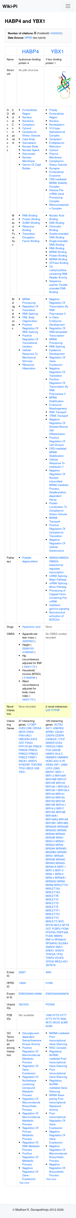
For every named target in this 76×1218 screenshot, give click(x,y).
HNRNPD (51, 757)
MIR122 (60, 783)
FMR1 (59, 746)
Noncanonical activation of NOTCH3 (57, 615)
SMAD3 (50, 947)
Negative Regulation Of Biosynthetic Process (57, 1169)
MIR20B (50, 837)
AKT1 (49, 728)
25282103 (28, 648)
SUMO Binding (31, 223)
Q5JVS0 (24, 1004)
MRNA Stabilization (56, 399)
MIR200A (51, 826)
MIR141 (60, 794)
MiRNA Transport (54, 519)
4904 (48, 972)
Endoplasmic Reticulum (56, 144)
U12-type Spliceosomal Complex (57, 131)
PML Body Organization (29, 319)
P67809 (50, 1004)
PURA (49, 936)
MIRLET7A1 (61, 885)
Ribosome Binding (28, 228)
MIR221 (60, 841)
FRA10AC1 (25, 735)
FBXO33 (51, 746)
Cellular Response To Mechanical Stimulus (30, 355)
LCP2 (49, 768)
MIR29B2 (51, 852)
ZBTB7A (51, 965)
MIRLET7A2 (53, 888)
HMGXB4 (24, 739)
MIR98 (49, 885)
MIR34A (59, 856)
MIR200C (51, 830)
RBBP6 (58, 936)
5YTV (49, 1019)
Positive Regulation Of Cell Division (57, 441)
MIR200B (62, 826)
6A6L (64, 1019)
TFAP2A (51, 954)
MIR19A (63, 819)
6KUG (56, 1022)
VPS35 (50, 961)
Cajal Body (28, 139)
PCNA (65, 928)
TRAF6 (50, 958)
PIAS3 (29, 743)
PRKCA (37, 746)
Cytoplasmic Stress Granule (31, 133)
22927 (22, 972)
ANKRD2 (58, 728)
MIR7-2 (50, 870)
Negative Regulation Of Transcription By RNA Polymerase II (58, 306)
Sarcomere (28, 154)
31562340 (28, 652)
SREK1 (50, 950)
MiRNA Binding (58, 259)
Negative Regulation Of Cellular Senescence (57, 545)
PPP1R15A (25, 746)
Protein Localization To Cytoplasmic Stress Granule (58, 508)
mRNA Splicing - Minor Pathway (59, 585)
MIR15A (60, 801)
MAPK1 (50, 772)
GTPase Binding (58, 263)
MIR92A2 (51, 881)
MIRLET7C (52, 899)
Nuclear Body (30, 146)
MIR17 (60, 808)
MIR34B (50, 859)
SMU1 (59, 947)
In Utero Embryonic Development (57, 320)
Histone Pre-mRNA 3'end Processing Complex (56, 195)
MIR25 (59, 845)
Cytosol (26, 128)
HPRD (28, 37)
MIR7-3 (59, 870)
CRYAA (37, 728)
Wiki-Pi (9, 6)
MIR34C (60, 859)
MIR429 (60, 863)
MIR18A (50, 812)
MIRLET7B (52, 896)
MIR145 (60, 797)
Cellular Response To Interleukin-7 (57, 463)
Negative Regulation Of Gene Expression (30, 1173)
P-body (53, 110)
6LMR (64, 1022)
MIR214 (50, 841)
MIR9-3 (50, 877)
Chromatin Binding (55, 228)
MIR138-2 (63, 790)
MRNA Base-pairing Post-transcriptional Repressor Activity (57, 1102)
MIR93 (61, 881)
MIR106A (60, 775)
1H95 (49, 1015)
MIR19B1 (51, 823)
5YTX (56, 1019)
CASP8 (50, 735)
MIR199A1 (52, 815)
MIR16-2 (51, 808)
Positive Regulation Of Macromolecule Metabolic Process (31, 1055)
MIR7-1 (61, 866)
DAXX (22, 732)
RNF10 (50, 939)
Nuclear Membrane (28, 159)
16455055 (55, 33)
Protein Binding (31, 219)
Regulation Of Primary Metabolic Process (30, 1133)
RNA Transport (57, 412)
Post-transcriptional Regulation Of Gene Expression (57, 1120)
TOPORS (36, 764)
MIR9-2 (59, 874)
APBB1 (50, 732)
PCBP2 (56, 928)
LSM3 (56, 768)
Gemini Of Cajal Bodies (31, 166)
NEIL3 (57, 925)
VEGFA (59, 958)
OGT (21, 743)
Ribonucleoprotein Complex (59, 206)
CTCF (61, 739)
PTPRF (55, 710)
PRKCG (23, 754)
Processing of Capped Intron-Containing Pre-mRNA (58, 595)
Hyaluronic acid (31, 627)
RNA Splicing (30, 313)
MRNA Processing (28, 301)
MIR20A (60, 834)
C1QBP (31, 724)
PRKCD (32, 750)
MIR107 (61, 779)
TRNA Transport (58, 416)
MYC (61, 921)
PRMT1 (32, 757)
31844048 (29, 677)
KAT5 (34, 739)
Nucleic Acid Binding (56, 217)
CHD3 (22, 728)
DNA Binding (56, 223)
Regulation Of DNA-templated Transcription (58, 331)
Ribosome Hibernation (28, 366)
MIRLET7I (52, 921)
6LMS (49, 1026)
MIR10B (50, 783)
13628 (22, 983)
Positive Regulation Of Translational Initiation (30, 341)
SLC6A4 (63, 943)
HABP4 (30, 51)
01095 (49, 983)
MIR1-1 (60, 772)
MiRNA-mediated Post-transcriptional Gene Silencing (59, 1038)
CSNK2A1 (52, 739)
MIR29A (50, 848)
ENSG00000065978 (57, 993)
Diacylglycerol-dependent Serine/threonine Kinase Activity (31, 1038)
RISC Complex (58, 1048)
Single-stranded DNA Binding (58, 242)
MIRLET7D (52, 903)
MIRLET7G (52, 918)
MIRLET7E (52, 907)
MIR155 (50, 801)
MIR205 (61, 830)
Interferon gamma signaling (59, 607)
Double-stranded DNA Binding (58, 235)
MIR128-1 (51, 786)
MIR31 (49, 856)
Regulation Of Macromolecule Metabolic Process (31, 1118)
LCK (48, 710)
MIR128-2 (63, 786)
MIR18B (60, 812)
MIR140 (50, 794)
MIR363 (50, 863)
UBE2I (29, 768)
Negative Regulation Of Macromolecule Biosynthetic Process (58, 1153)
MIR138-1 (51, 790)
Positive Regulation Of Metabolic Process (30, 1158)
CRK (29, 728)
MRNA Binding (57, 252)
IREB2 (49, 764)
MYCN (49, 925)
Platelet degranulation (30, 559)
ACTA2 (58, 724)
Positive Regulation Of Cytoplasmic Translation (57, 530)
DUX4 (58, 743)
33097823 (28, 641)
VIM (36, 768)
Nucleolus (28, 121)
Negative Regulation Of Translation (57, 371)
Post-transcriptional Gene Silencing (58, 1073)
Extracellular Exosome (56, 173)
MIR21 (60, 837)
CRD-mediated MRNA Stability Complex (58, 182)
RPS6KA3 (52, 943)
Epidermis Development (57, 352)
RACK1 (23, 761)
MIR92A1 (60, 877)
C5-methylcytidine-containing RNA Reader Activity (58, 271)
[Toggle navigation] (68, 6)
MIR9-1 (50, 874)
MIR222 (50, 845)
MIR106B (51, 779)
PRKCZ (23, 757)
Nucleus (27, 117)
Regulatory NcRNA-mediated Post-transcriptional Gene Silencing (58, 1058)
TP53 (22, 768)
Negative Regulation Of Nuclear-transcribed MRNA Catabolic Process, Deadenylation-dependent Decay (59, 484)
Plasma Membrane (55, 155)
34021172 (29, 666)
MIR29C (62, 852)
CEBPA (59, 735)
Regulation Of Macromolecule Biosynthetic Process (31, 1104)
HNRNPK (62, 757)
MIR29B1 (61, 848)
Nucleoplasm (56, 124)
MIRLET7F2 (53, 914)
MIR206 (50, 834)
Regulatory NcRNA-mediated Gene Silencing (58, 1085)
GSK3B (56, 750)
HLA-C (59, 754)
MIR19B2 (62, 823)
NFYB (65, 925)
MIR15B (50, 805)
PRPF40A (62, 932)
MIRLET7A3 (53, 892)
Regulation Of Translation (30, 308)
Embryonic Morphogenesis (58, 406)
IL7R (62, 761)
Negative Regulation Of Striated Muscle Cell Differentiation (58, 426)
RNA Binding (29, 215)
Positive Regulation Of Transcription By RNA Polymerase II (58, 386)
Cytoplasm (28, 124)
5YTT (63, 1015)
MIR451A (51, 866)
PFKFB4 (51, 932)
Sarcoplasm (29, 143)
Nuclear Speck (31, 150)
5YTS (55, 1015)
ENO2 (30, 732)
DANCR (50, 743)
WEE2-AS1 (61, 961)
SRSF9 (32, 761)
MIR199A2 (52, 819)
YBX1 (57, 51)
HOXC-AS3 (52, 761)
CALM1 (59, 732)
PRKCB (23, 750)
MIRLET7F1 (53, 910)
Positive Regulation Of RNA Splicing (30, 328)
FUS (48, 750)
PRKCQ (33, 754)
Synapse (54, 168)
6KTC (49, 1022)
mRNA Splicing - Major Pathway (59, 577)
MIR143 (50, 797)
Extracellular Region (29, 111)
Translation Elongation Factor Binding (30, 237)
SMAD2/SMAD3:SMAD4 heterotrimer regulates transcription (59, 565)
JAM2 (64, 764)
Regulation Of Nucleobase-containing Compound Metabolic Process (30, 1086)
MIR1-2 (50, 775)
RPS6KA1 (60, 939)
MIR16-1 (61, 805)
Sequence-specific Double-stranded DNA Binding (58, 286)
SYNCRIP (24, 764)
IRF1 (57, 764)
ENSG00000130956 (30, 993)
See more (24, 1182)
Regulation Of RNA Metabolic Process (31, 1146)
